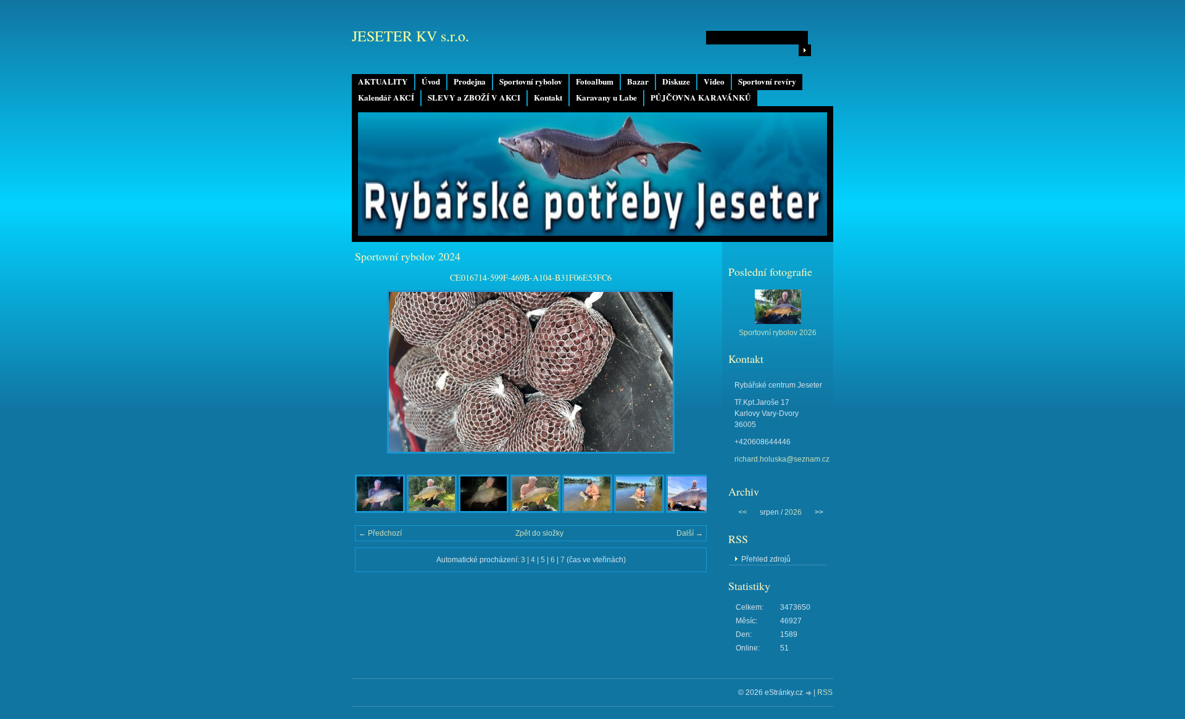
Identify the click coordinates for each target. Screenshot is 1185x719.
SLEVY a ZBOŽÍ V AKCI (474, 97)
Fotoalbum (594, 81)
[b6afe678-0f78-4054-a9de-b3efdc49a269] (380, 510)
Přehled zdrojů (766, 559)
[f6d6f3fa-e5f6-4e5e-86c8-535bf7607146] (691, 510)
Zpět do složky (539, 533)
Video (714, 81)
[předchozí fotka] (375, 372)
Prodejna (470, 81)
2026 (793, 512)
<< (742, 512)
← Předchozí (380, 533)
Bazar (638, 81)
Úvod (431, 81)
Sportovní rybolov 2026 (778, 332)
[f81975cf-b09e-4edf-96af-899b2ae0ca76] (535, 510)
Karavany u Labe (606, 97)
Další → (689, 533)
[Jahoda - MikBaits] (432, 510)
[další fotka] (687, 372)
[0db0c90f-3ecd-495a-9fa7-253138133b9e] (587, 510)
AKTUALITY (383, 81)
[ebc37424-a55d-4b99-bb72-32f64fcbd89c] (639, 510)
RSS (825, 692)
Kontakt (548, 97)
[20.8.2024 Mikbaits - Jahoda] (484, 510)
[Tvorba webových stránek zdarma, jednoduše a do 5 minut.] (809, 693)
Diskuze (676, 81)
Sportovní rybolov (530, 81)
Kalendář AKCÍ (386, 97)
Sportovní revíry (767, 81)
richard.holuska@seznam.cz (782, 459)
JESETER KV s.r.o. (410, 36)
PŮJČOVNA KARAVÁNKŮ (701, 97)
